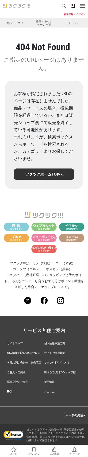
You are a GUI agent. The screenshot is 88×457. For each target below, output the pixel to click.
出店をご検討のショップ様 (60, 372)
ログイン (81, 14)
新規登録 (68, 14)
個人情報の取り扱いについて (24, 353)
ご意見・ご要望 (16, 372)
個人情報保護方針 (54, 343)
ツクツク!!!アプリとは (56, 362)
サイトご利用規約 (54, 353)
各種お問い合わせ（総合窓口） (25, 362)
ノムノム (49, 391)
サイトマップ (15, 343)
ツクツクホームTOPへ (44, 174)
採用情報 (49, 382)
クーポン (73, 22)
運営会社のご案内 (17, 382)
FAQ (9, 391)
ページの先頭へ (74, 414)
